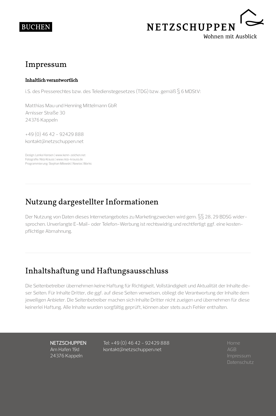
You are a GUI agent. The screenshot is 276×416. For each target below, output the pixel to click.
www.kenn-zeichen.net (70, 155)
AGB (231, 349)
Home (233, 343)
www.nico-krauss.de (69, 159)
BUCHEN (35, 26)
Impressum (239, 355)
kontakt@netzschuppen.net (54, 141)
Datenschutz (240, 362)
